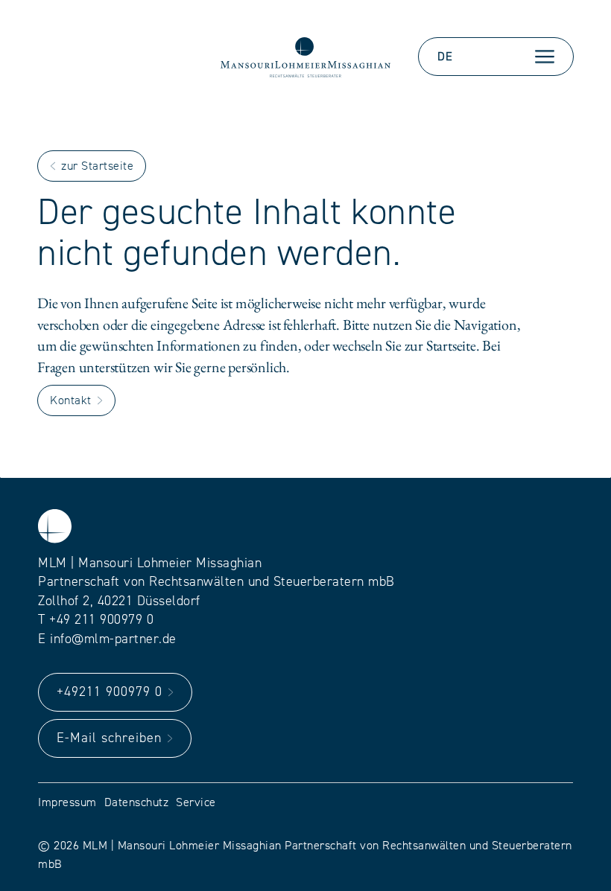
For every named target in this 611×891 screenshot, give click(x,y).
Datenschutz (136, 802)
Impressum (67, 802)
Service (196, 802)
